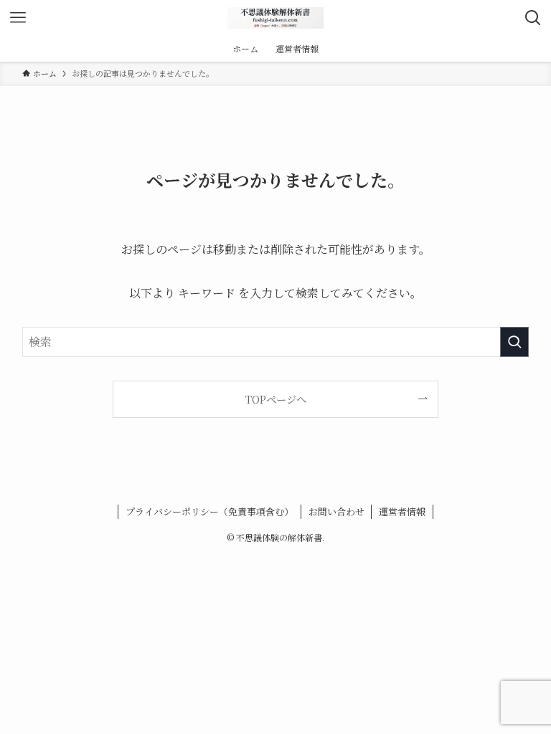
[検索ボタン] (533, 18)
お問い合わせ (336, 511)
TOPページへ (275, 398)
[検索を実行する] (514, 342)
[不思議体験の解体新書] (275, 18)
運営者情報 (402, 511)
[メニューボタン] (18, 18)
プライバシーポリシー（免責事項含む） (209, 511)
